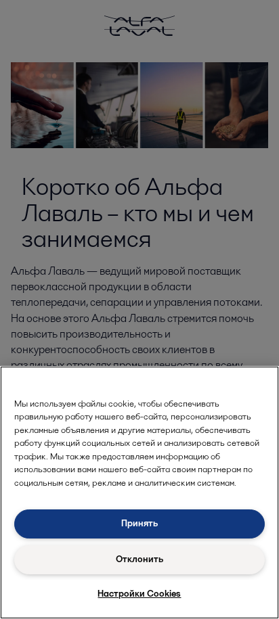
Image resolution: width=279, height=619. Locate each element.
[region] (139, 492)
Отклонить (139, 559)
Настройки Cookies (139, 593)
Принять (139, 523)
